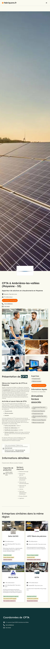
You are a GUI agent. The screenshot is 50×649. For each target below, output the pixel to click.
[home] (9, 3)
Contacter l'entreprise (10, 300)
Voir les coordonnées (38, 385)
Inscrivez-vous (39, 310)
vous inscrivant (8, 448)
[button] (46, 2)
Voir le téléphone (8, 303)
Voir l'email (7, 306)
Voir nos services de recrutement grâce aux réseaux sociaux (15, 450)
